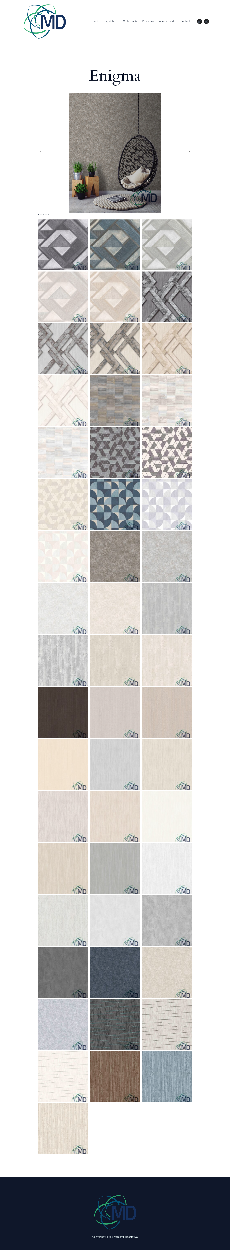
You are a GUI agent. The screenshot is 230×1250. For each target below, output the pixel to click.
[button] (189, 151)
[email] (206, 21)
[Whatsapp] (199, 21)
